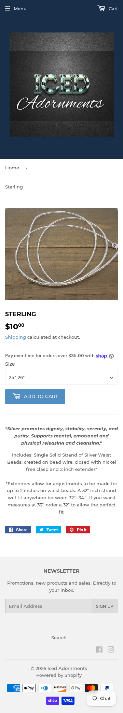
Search (59, 637)
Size (10, 364)
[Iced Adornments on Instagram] (111, 650)
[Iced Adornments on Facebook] (99, 650)
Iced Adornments (67, 668)
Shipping (15, 337)
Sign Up (104, 606)
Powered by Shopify (59, 675)
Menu (20, 8)
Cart (112, 8)
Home (12, 167)
